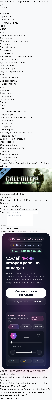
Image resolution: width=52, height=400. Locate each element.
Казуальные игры (9, 23)
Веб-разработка (8, 81)
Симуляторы (6, 38)
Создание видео (9, 78)
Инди (3, 32)
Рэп (13, 327)
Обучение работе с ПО (12, 71)
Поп (26, 327)
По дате (4, 206)
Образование (7, 65)
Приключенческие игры (13, 35)
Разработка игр (8, 84)
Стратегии (5, 17)
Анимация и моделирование (16, 56)
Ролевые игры (8, 20)
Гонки (3, 26)
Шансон (38, 327)
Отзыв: (3, 225)
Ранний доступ (8, 47)
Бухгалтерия (6, 53)
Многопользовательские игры (16, 41)
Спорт (3, 29)
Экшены (4, 13)
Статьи (3, 7)
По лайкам (15, 206)
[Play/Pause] (13, 336)
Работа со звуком (9, 59)
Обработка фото (8, 68)
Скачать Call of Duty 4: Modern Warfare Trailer (23, 383)
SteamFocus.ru (13, 398)
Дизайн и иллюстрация (12, 62)
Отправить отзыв (9, 228)
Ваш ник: (5, 212)
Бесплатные (6, 44)
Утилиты (4, 75)
